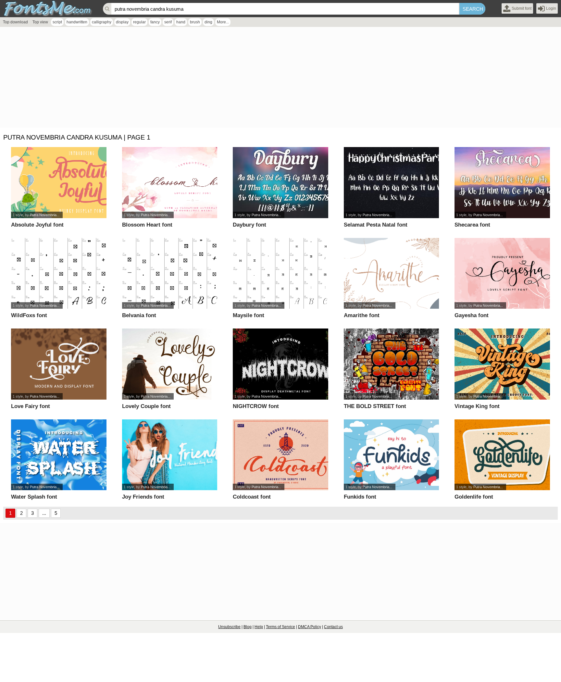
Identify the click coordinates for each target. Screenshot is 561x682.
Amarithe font (362, 315)
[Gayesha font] (502, 273)
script (57, 22)
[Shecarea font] (502, 182)
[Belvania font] (170, 273)
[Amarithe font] (391, 273)
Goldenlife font (474, 497)
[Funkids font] (391, 454)
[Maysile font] (280, 273)
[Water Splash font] (58, 454)
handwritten (77, 22)
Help (259, 627)
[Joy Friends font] (170, 454)
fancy (155, 22)
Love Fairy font (30, 406)
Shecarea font (472, 225)
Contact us (333, 627)
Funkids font (360, 497)
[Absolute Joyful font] (58, 182)
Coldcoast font (252, 497)
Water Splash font (34, 497)
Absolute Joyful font (37, 225)
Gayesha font (472, 315)
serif (168, 22)
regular (139, 22)
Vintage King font (477, 406)
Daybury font (249, 225)
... (44, 513)
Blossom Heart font (147, 225)
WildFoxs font (29, 315)
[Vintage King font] (502, 364)
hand (180, 22)
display (122, 22)
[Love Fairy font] (58, 364)
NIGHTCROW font (256, 406)
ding (208, 22)
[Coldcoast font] (280, 454)
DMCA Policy (309, 627)
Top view (40, 22)
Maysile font (248, 315)
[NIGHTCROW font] (280, 364)
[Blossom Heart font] (170, 182)
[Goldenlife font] (502, 454)
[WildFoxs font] (58, 273)
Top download (15, 22)
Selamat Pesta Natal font (375, 225)
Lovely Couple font (146, 406)
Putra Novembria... (44, 215)
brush (195, 22)
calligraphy (101, 22)
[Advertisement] (195, 78)
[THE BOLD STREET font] (391, 364)
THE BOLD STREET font (375, 406)
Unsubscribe (229, 627)
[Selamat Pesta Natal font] (391, 182)
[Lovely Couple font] (170, 364)
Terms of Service (280, 627)
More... (223, 22)
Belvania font (139, 315)
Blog (247, 627)
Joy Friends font (143, 497)
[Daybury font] (280, 182)
